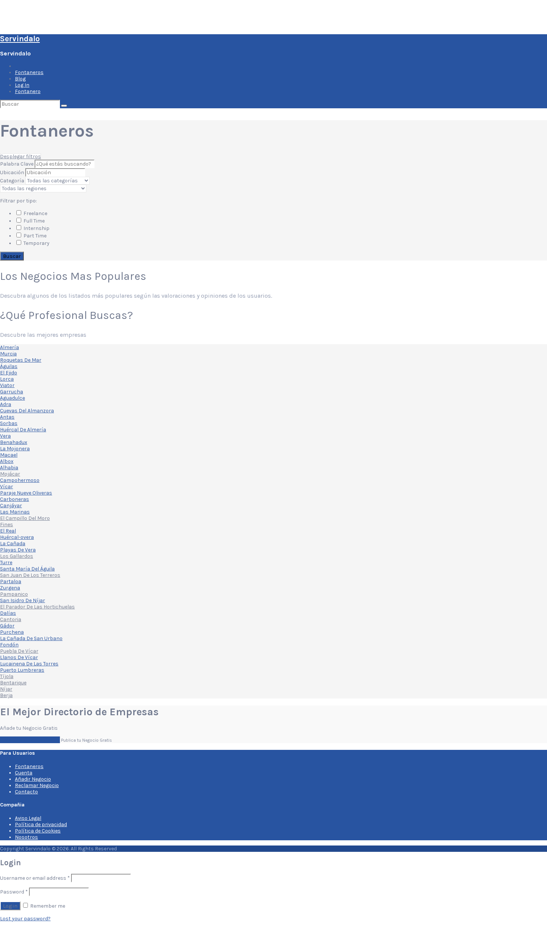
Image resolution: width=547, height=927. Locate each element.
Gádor (7, 626)
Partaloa (10, 581)
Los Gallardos (16, 556)
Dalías (8, 613)
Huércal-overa (17, 537)
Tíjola (6, 676)
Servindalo (20, 38)
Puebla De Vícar (19, 651)
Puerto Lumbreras (22, 670)
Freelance (34, 213)
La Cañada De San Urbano (31, 638)
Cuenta (23, 773)
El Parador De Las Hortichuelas (37, 607)
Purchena (12, 632)
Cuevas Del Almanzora (27, 410)
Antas (7, 417)
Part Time (34, 236)
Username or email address (35, 878)
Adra (5, 404)
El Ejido (8, 373)
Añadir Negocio (33, 779)
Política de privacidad (41, 824)
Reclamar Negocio (37, 785)
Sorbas (8, 423)
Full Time (33, 221)
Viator (7, 385)
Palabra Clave (17, 164)
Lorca (7, 379)
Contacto (26, 792)
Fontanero (28, 91)
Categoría (12, 181)
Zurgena (10, 588)
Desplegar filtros (20, 156)
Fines (6, 524)
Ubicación (12, 172)
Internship (35, 228)
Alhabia (9, 467)
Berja (6, 695)
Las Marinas (15, 512)
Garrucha (11, 392)
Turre (6, 562)
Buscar (12, 256)
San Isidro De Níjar (22, 600)
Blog (20, 79)
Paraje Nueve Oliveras (26, 493)
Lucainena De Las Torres (29, 664)
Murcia (8, 354)
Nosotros (26, 837)
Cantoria (10, 619)
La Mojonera (15, 448)
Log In (22, 85)
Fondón (9, 645)
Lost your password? (25, 918)
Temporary (35, 243)
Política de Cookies (38, 831)
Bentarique (13, 683)
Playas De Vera (18, 550)
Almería (9, 347)
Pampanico (14, 594)
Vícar (6, 486)
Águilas (8, 366)
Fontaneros (29, 72)
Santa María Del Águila (27, 569)
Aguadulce (12, 398)
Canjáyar (11, 505)
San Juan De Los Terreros (30, 575)
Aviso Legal (28, 818)
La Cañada (12, 543)
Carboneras (14, 499)
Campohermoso (19, 480)
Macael (8, 455)
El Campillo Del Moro (25, 518)
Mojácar (10, 474)
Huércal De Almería (23, 429)
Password (14, 892)
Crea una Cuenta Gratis (30, 739)
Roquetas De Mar (20, 360)
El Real (8, 531)
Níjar (6, 689)
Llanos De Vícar (19, 657)
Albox (6, 461)
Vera (5, 436)
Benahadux (13, 442)
